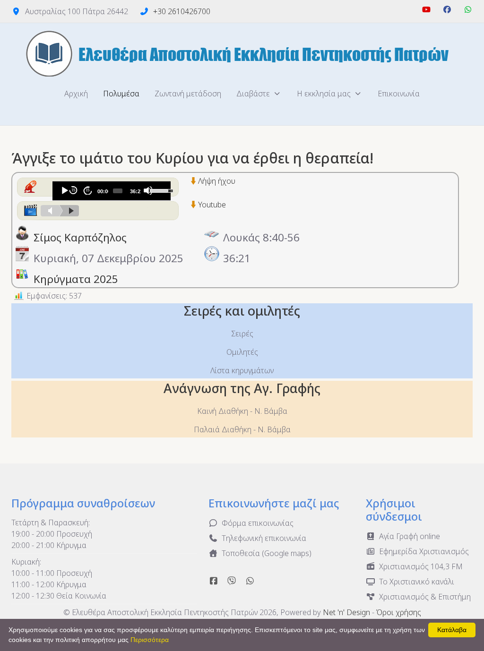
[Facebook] (447, 9)
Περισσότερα (149, 639)
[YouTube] (426, 9)
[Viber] (231, 580)
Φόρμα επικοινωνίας (258, 523)
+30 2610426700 (181, 11)
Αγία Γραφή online (409, 536)
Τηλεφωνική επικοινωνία (264, 538)
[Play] (64, 190)
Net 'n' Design (346, 612)
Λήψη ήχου (216, 181)
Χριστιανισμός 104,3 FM (421, 566)
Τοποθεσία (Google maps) (266, 553)
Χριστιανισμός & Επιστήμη (425, 596)
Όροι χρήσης (398, 612)
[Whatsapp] (250, 580)
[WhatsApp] (468, 9)
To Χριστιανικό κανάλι (416, 581)
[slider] (117, 190)
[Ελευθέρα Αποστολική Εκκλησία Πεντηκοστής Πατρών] (242, 53)
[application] (111, 190)
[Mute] (148, 190)
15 (73, 190)
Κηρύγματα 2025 (76, 279)
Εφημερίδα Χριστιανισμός (424, 551)
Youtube (212, 204)
